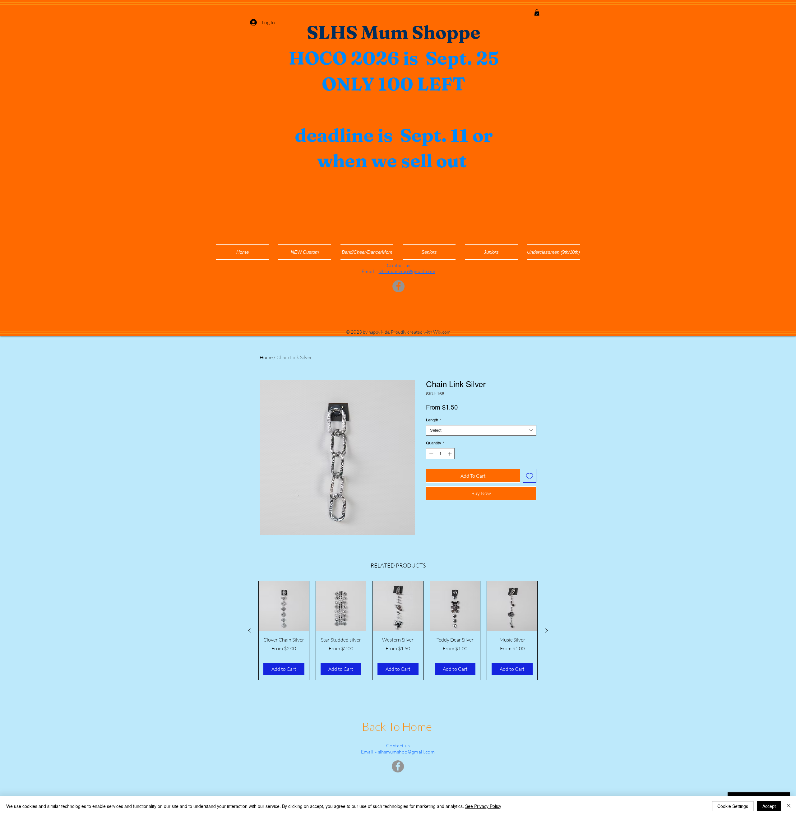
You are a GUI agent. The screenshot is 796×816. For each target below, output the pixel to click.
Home (266, 357)
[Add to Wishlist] (529, 476)
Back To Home (398, 726)
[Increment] (450, 453)
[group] (398, 630)
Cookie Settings (732, 806)
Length (433, 420)
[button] (536, 12)
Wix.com (442, 332)
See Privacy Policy (483, 806)
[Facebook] (398, 286)
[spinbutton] (440, 453)
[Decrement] (430, 453)
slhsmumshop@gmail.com (407, 271)
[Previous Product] (249, 630)
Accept (769, 806)
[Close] (788, 806)
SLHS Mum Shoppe (393, 32)
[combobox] (481, 430)
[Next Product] (546, 630)
